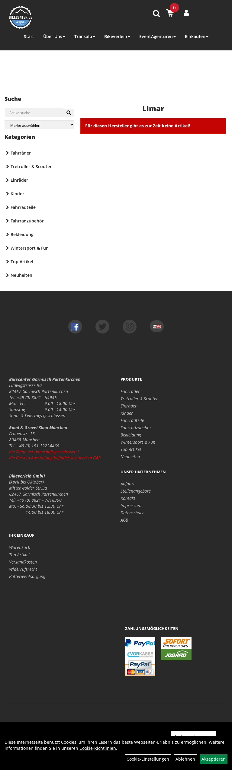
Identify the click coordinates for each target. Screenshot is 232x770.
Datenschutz (132, 513)
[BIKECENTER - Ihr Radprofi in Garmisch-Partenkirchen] (51, 17)
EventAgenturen (156, 36)
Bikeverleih (115, 36)
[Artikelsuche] (156, 14)
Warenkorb (19, 547)
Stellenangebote (136, 491)
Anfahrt (128, 484)
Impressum (131, 505)
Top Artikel (22, 261)
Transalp (83, 36)
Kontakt (128, 498)
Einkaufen (195, 36)
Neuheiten (21, 275)
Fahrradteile (23, 207)
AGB (124, 520)
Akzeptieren (213, 759)
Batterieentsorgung (27, 576)
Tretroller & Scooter (31, 166)
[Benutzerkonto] (186, 12)
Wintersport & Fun (30, 248)
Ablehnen (185, 759)
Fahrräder (21, 153)
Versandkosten (23, 562)
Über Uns (52, 36)
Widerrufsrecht (23, 569)
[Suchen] (68, 113)
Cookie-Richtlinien (97, 748)
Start (29, 36)
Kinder (17, 193)
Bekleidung (22, 234)
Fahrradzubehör (27, 221)
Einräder (19, 180)
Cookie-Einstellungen (148, 759)
